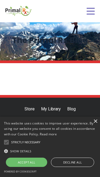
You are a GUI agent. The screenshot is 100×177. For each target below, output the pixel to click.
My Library (51, 108)
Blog (71, 108)
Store (30, 108)
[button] (50, 151)
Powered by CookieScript (20, 171)
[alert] (50, 147)
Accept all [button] (26, 162)
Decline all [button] (72, 162)
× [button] (95, 121)
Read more (48, 134)
